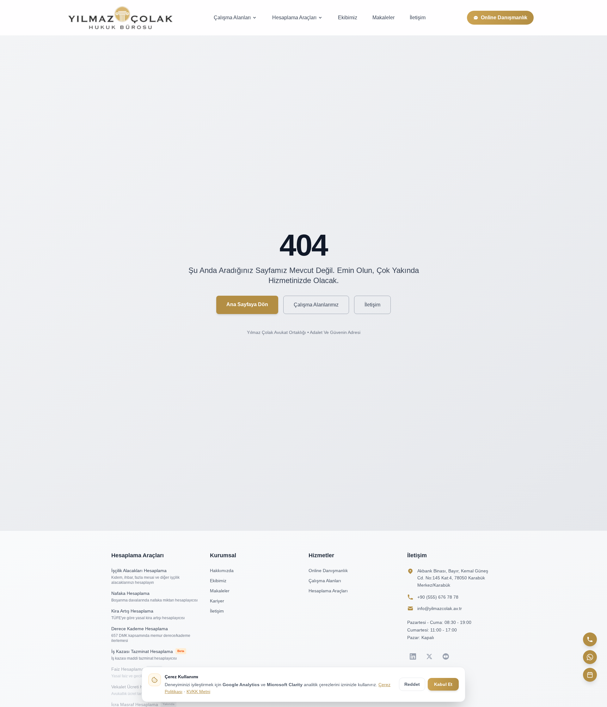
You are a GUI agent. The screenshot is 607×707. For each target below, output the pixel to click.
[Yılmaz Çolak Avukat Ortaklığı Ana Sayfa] (120, 17)
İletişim (418, 17)
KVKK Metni (198, 691)
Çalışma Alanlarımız (316, 304)
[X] (429, 656)
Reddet (412, 684)
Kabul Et (443, 684)
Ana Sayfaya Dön (247, 304)
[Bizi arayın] (590, 639)
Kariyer (217, 600)
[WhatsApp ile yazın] (590, 657)
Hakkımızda (222, 570)
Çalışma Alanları (232, 17)
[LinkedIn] (413, 656)
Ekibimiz (347, 17)
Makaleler (383, 17)
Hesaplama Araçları (294, 17)
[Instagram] (445, 656)
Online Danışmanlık (504, 17)
